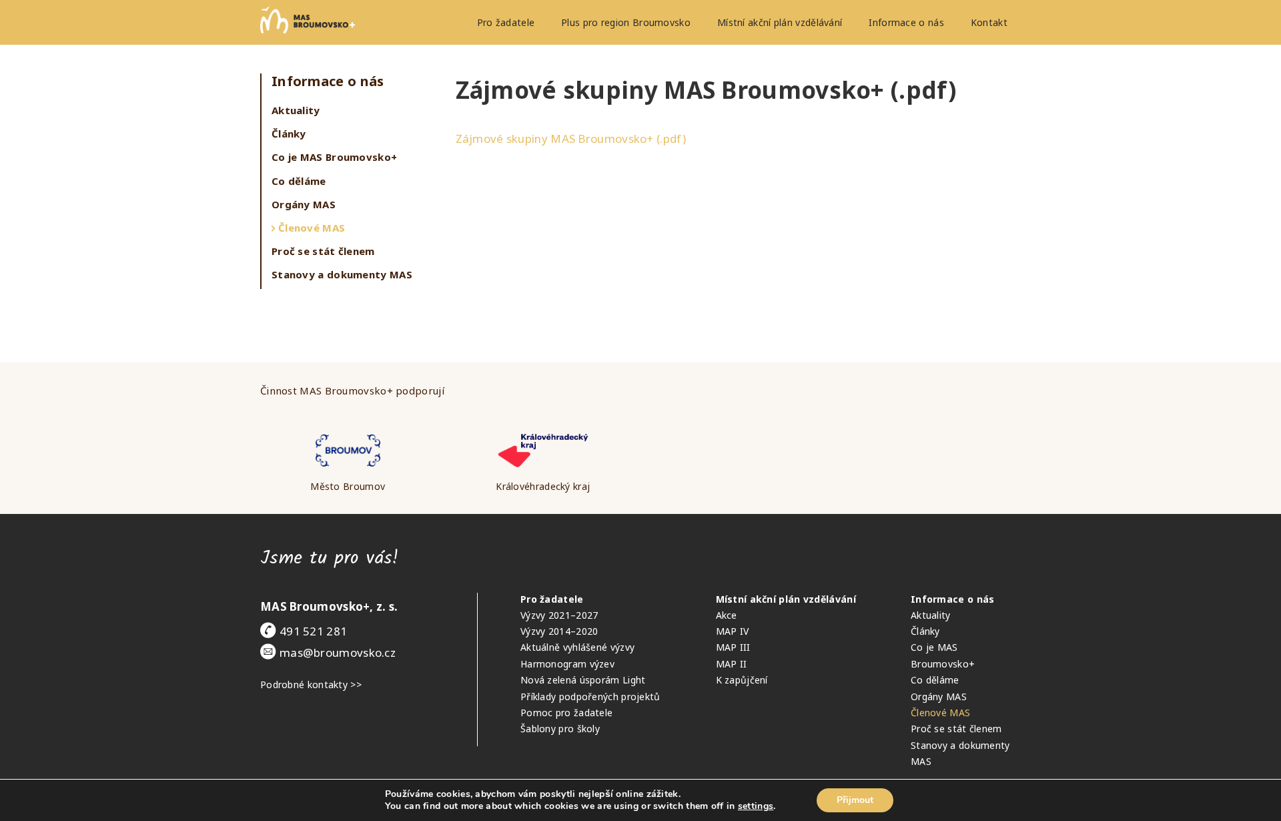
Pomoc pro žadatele (566, 712)
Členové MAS (311, 227)
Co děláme (299, 181)
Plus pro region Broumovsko (626, 22)
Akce (726, 615)
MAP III (733, 647)
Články (289, 133)
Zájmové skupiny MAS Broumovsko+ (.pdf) (571, 138)
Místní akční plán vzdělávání (779, 22)
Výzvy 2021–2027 (559, 615)
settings (755, 806)
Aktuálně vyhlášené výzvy (577, 647)
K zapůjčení (742, 679)
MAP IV (732, 631)
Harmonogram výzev (567, 663)
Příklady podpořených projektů (590, 696)
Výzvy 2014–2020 (559, 631)
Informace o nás (906, 22)
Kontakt (989, 22)
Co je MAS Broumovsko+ (334, 157)
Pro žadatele (506, 22)
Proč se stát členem (323, 251)
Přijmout (855, 800)
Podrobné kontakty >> (311, 684)
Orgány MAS (304, 204)
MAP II (731, 663)
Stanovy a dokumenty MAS (342, 274)
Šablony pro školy (560, 728)
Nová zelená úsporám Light (583, 679)
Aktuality (296, 110)
